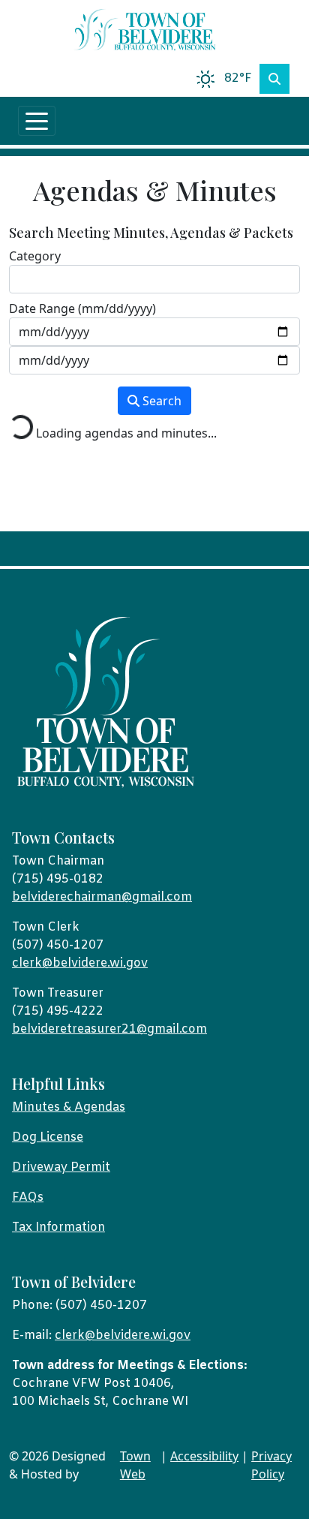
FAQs (28, 1197)
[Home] (149, 30)
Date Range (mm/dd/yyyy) (82, 308)
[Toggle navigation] (37, 121)
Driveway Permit (61, 1167)
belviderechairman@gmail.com (102, 897)
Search (161, 401)
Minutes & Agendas (68, 1107)
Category (35, 256)
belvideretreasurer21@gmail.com (109, 1029)
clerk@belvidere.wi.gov (80, 963)
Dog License (47, 1137)
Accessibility (204, 1456)
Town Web (135, 1465)
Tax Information (58, 1227)
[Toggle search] (275, 79)
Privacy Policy (271, 1465)
